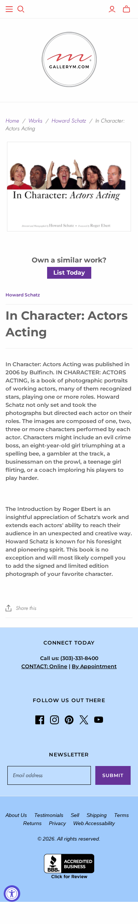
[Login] (112, 9)
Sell (75, 815)
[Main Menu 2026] (9, 9)
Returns (32, 823)
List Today (69, 272)
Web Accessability (94, 823)
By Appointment (94, 666)
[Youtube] (98, 719)
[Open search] (21, 9)
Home (12, 121)
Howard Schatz (69, 121)
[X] (83, 719)
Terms (121, 815)
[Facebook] (39, 719)
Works (35, 121)
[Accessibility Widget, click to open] (12, 893)
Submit (113, 775)
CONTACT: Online (44, 666)
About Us (16, 815)
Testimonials (48, 815)
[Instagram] (54, 719)
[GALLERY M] (69, 59)
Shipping (96, 815)
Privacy (57, 823)
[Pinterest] (69, 719)
